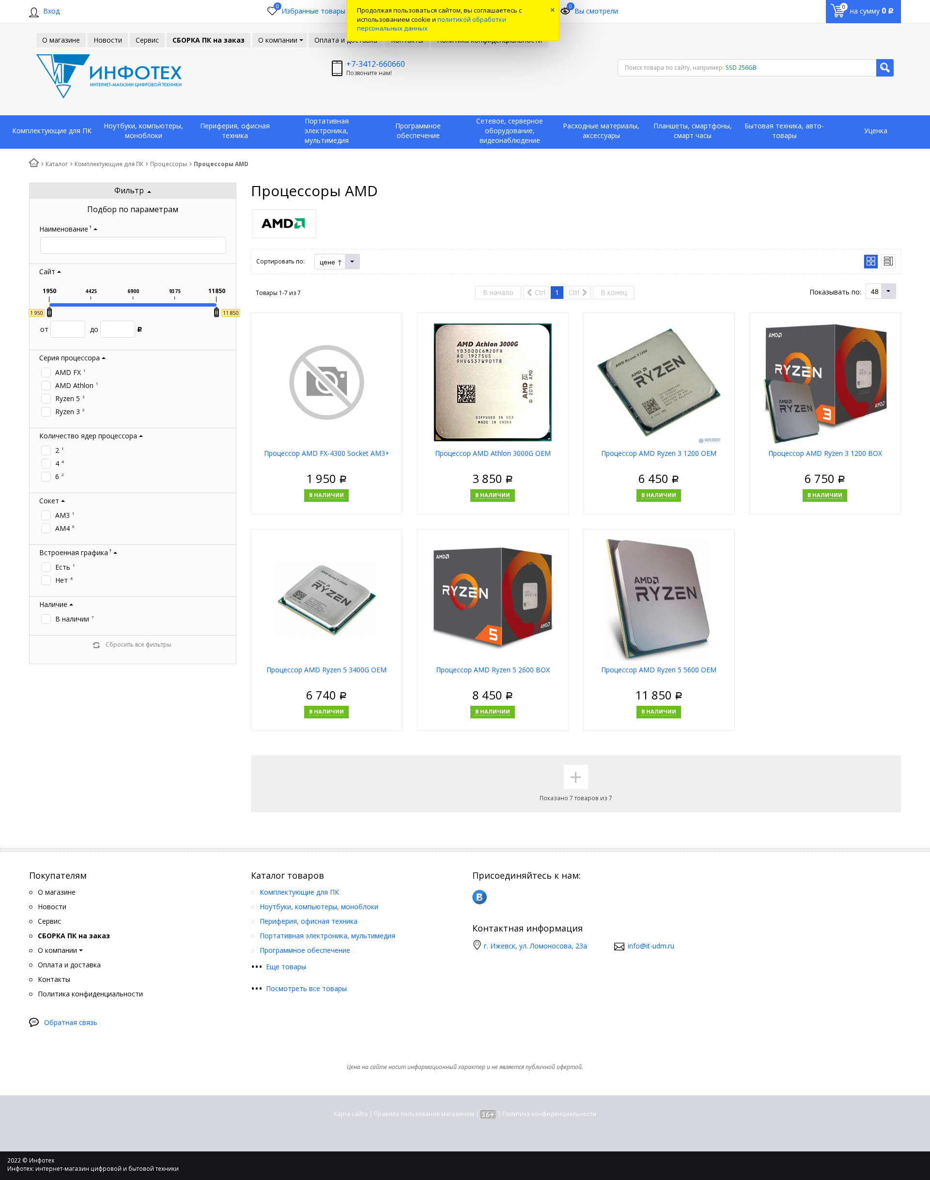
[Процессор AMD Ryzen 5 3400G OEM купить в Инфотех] (326, 598)
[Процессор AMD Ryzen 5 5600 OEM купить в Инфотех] (659, 598)
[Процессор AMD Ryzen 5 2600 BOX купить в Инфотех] (493, 598)
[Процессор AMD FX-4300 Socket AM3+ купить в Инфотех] (326, 382)
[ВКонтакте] (479, 897)
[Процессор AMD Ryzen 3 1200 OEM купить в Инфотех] (659, 382)
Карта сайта (351, 1114)
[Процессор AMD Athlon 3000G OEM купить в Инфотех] (493, 382)
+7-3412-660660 (375, 64)
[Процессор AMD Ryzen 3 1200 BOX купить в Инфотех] (825, 382)
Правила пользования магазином (424, 1114)
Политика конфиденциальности (549, 1114)
